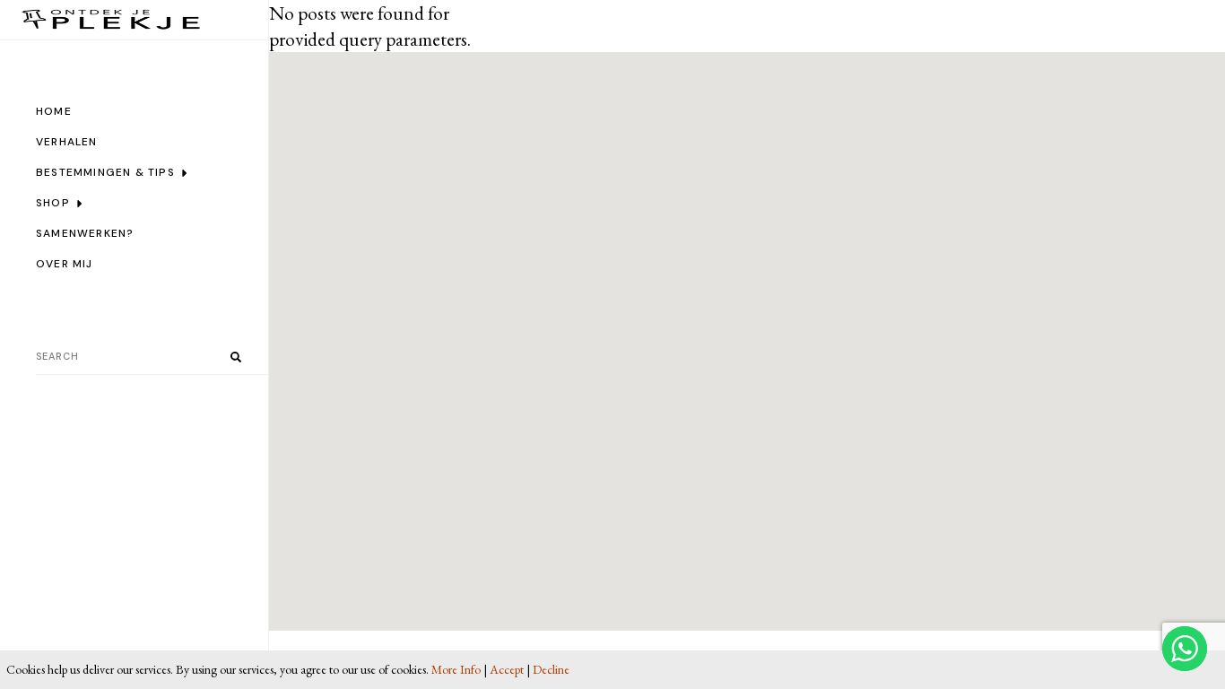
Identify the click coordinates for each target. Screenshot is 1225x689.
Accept (507, 669)
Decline (551, 669)
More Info (456, 669)
